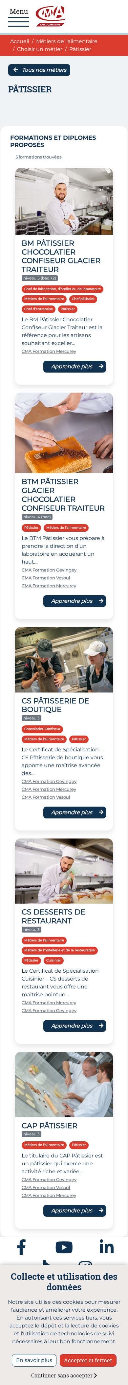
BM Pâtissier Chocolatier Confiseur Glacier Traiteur (61, 256)
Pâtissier (68, 309)
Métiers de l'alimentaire (66, 41)
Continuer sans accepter (62, 1375)
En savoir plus (34, 1360)
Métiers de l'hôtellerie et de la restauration (59, 950)
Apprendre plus (72, 366)
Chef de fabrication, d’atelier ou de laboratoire (62, 289)
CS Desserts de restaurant (53, 916)
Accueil (19, 41)
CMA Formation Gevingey (49, 570)
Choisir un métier (39, 49)
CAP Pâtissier (49, 1125)
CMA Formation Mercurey (49, 351)
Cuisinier (53, 960)
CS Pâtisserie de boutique (55, 705)
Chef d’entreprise (38, 309)
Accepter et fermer (88, 1360)
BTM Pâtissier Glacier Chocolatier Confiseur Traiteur (63, 495)
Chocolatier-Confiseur (42, 729)
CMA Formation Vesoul (46, 577)
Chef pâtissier (83, 299)
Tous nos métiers (43, 70)
